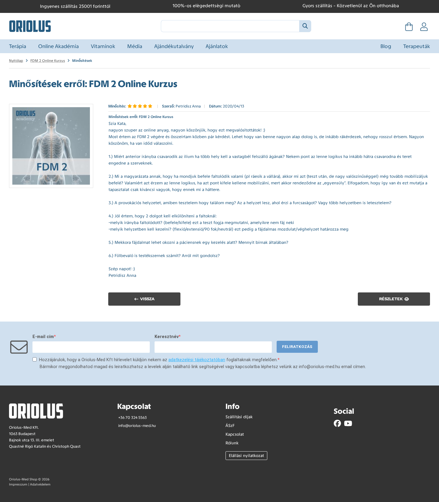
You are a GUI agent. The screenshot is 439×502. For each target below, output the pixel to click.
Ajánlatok (217, 46)
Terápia (17, 46)
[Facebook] (337, 423)
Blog (385, 46)
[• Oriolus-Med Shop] (30, 26)
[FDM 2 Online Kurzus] (51, 146)
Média (134, 46)
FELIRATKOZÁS (297, 346)
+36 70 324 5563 (132, 417)
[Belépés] (424, 29)
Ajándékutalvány (174, 46)
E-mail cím (43, 336)
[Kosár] (409, 29)
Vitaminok (103, 46)
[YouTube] (348, 423)
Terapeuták (416, 46)
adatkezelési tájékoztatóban (196, 359)
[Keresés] (305, 26)
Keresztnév (167, 336)
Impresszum (18, 484)
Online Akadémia (58, 46)
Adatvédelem (40, 484)
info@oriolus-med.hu (137, 425)
